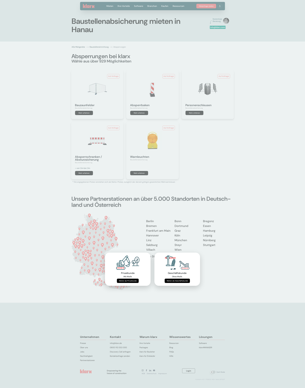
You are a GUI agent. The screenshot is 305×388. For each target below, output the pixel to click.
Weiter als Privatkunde (128, 281)
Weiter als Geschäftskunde (177, 281)
